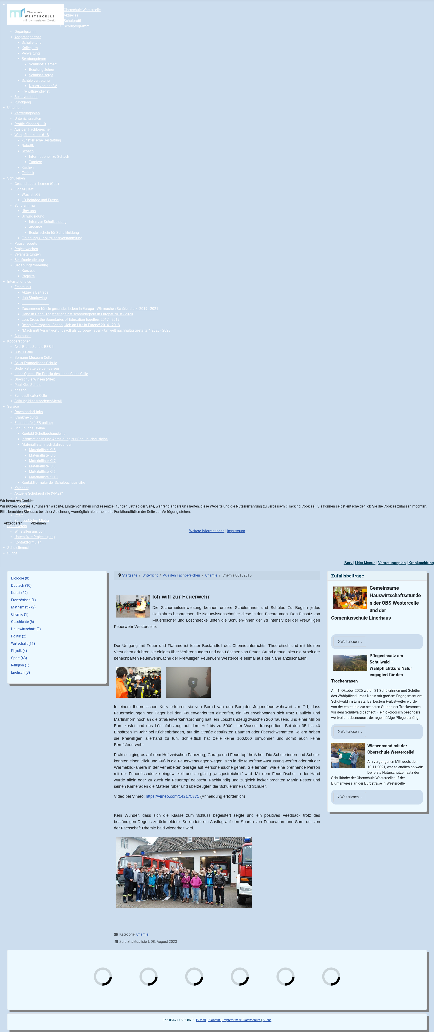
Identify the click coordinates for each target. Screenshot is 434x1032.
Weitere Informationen (206, 531)
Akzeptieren (13, 523)
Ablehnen (38, 523)
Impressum (236, 531)
